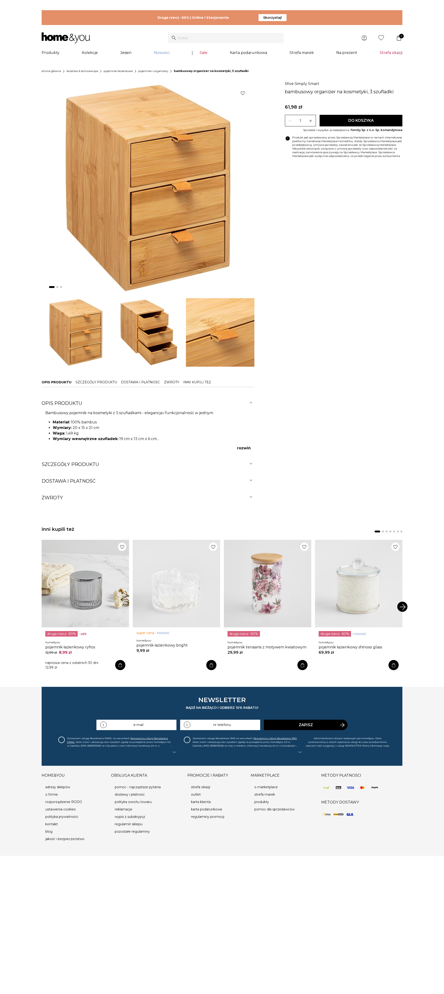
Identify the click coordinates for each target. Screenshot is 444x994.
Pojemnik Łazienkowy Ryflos (70, 647)
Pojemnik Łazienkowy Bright (162, 645)
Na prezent (346, 52)
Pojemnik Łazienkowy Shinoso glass (350, 647)
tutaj (386, 745)
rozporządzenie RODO (63, 802)
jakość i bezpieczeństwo (64, 839)
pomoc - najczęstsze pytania (138, 787)
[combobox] (226, 38)
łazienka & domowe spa (82, 71)
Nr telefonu (222, 725)
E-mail (138, 725)
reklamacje (123, 809)
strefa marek (264, 794)
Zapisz (306, 725)
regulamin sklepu (128, 824)
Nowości (162, 52)
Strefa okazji (391, 52)
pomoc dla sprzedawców (274, 809)
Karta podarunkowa (248, 52)
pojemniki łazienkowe (118, 71)
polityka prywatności (61, 817)
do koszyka (361, 120)
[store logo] (66, 38)
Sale (203, 52)
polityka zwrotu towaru (133, 802)
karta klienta (201, 802)
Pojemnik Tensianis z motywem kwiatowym (267, 647)
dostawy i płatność (130, 794)
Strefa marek (302, 52)
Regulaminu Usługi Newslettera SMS (275, 738)
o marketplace (266, 787)
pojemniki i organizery (153, 71)
